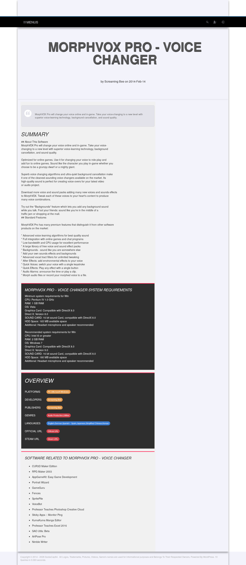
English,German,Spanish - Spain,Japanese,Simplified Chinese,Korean (78, 423)
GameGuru (38, 487)
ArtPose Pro (39, 536)
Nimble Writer (40, 542)
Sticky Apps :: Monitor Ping (47, 515)
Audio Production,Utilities (58, 415)
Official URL (53, 431)
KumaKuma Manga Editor (46, 520)
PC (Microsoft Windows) (58, 391)
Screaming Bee (54, 399)
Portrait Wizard (40, 482)
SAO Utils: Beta (41, 531)
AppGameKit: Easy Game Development (54, 477)
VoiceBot (37, 504)
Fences (36, 493)
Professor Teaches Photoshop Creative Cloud (58, 509)
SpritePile (37, 498)
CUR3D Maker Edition (44, 466)
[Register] (215, 22)
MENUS (32, 22)
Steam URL (53, 438)
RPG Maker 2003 (42, 471)
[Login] (223, 22)
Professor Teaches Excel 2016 (49, 525)
